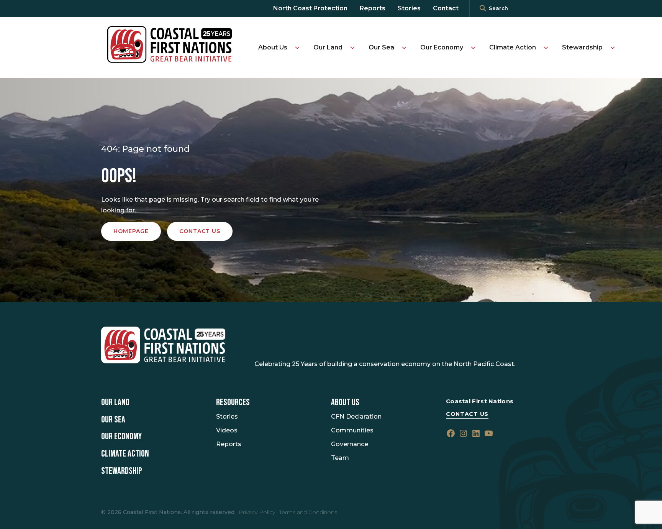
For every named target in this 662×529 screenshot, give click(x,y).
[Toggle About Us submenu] (297, 47)
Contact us (199, 231)
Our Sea (381, 47)
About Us (272, 47)
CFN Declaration (356, 416)
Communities (352, 430)
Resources (233, 402)
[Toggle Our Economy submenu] (473, 47)
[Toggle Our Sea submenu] (404, 47)
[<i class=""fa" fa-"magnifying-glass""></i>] (483, 8)
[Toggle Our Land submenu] (352, 47)
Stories (409, 8)
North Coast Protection (310, 8)
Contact (446, 8)
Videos (227, 430)
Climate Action (512, 47)
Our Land (327, 47)
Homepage (131, 231)
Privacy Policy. (257, 512)
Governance (349, 444)
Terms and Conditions (308, 512)
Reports (372, 8)
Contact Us (467, 414)
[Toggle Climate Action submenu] (545, 47)
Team (340, 458)
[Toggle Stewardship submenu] (612, 47)
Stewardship (582, 47)
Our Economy (441, 47)
